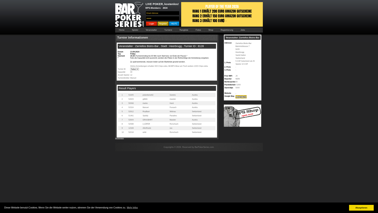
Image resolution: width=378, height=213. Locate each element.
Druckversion (119, 138)
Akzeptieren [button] (361, 207)
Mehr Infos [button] (132, 207)
